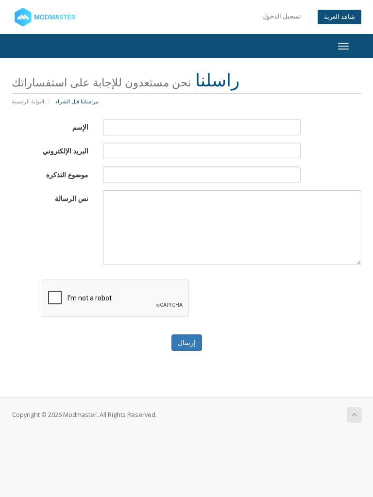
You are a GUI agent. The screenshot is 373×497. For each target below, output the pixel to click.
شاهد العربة (339, 17)
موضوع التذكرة (67, 174)
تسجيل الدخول (281, 16)
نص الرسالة (71, 198)
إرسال (187, 342)
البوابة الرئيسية (28, 101)
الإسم (80, 127)
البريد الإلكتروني (65, 150)
